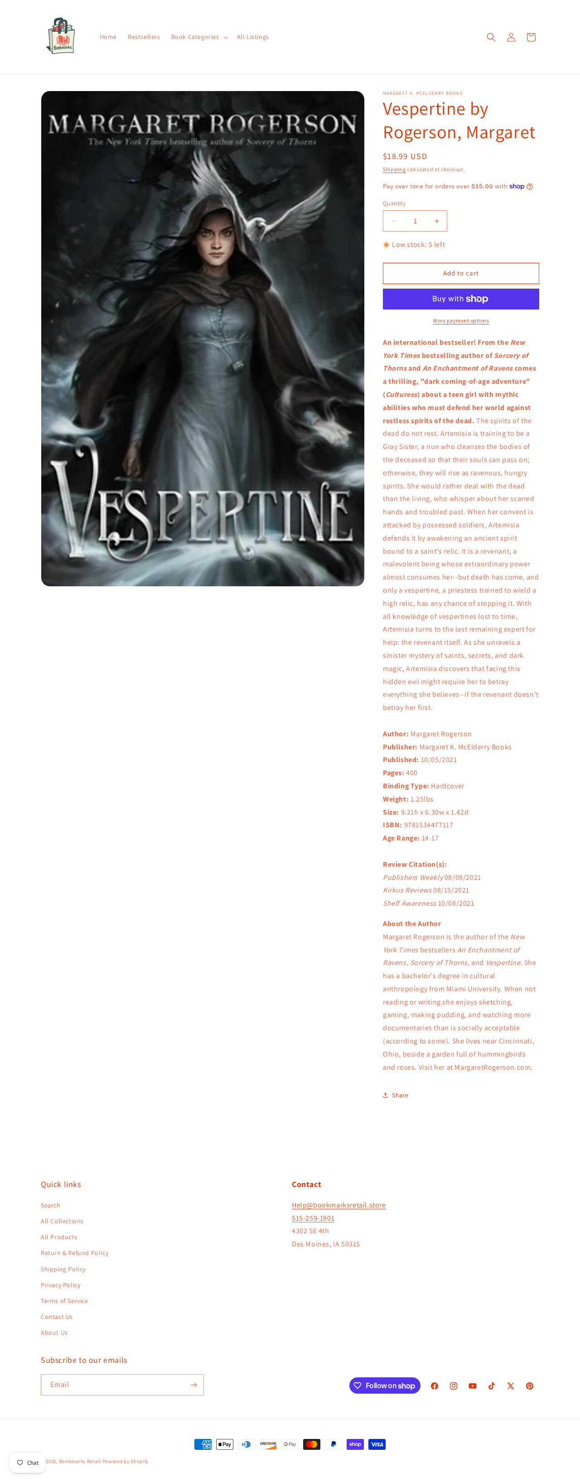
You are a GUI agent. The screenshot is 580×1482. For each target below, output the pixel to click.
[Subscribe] (193, 1384)
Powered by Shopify (125, 1461)
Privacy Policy (60, 1285)
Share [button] (400, 1095)
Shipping (394, 169)
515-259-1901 (313, 1218)
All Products (59, 1237)
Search (51, 1205)
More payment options (461, 320)
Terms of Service (64, 1301)
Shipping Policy (63, 1269)
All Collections (62, 1221)
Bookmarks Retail (80, 1461)
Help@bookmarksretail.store (339, 1205)
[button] (199, 36)
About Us (54, 1332)
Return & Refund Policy (74, 1253)
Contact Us (57, 1317)
